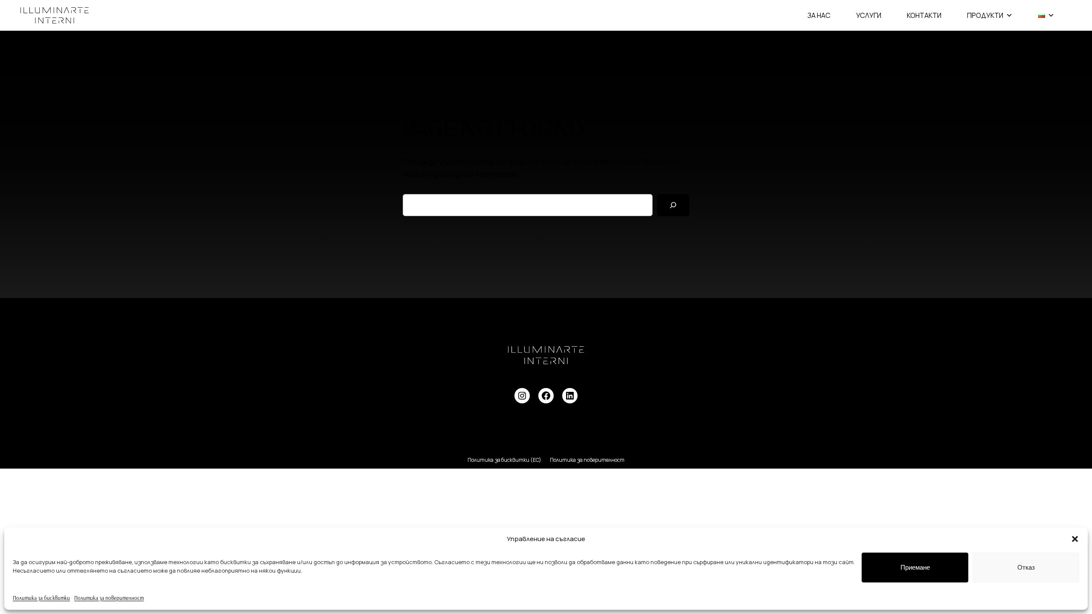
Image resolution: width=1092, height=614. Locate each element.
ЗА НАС (819, 15)
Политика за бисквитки (41, 597)
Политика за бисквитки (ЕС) (504, 459)
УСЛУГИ (868, 15)
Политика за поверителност (109, 597)
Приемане (915, 567)
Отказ (1026, 567)
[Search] (673, 205)
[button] (1075, 539)
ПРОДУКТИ (985, 15)
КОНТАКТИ (924, 15)
